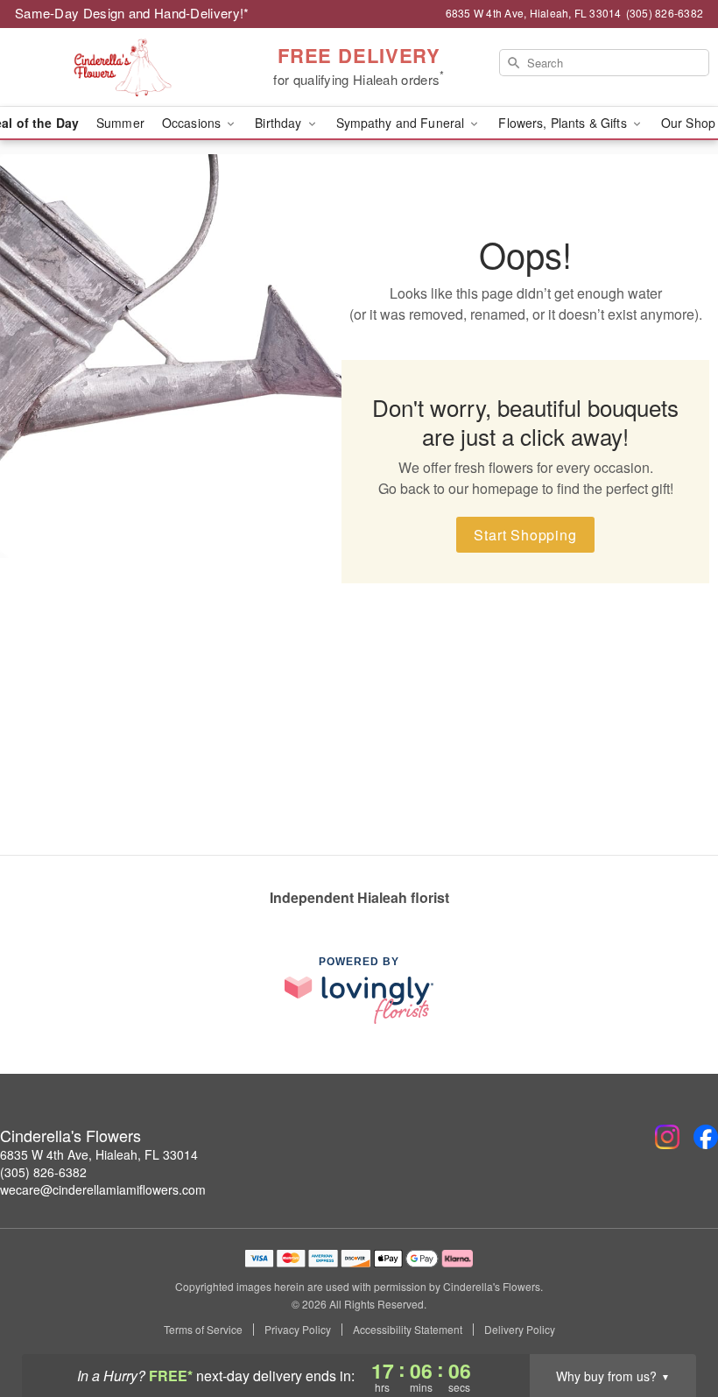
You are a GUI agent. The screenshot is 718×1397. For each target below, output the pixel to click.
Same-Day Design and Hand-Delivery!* (132, 13)
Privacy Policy (297, 1329)
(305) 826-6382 (43, 1172)
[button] (672, 1322)
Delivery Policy (519, 1329)
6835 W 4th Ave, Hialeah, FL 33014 (99, 1154)
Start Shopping (525, 535)
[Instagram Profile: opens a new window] (667, 1137)
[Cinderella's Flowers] (122, 67)
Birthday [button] (280, 122)
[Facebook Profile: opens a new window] (705, 1137)
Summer (120, 122)
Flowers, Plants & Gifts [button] (564, 122)
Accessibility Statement (407, 1329)
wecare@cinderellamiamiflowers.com (103, 1189)
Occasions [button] (193, 122)
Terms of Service (203, 1329)
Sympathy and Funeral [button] (402, 122)
